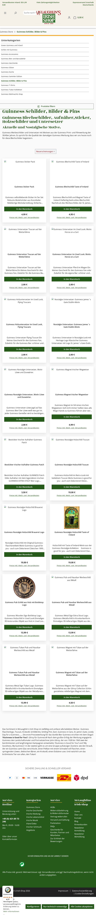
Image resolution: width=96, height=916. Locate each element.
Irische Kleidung (33, 813)
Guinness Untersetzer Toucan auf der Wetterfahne (24, 255)
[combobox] (29, 13)
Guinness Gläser (7, 67)
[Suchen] (15, 13)
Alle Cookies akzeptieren (82, 906)
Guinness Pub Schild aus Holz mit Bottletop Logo (24, 603)
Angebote (30, 830)
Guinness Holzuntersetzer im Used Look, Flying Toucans (24, 325)
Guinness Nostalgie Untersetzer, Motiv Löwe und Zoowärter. (24, 395)
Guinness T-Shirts (8, 85)
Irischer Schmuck (33, 827)
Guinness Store (33, 807)
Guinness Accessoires (9, 54)
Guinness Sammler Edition (11, 76)
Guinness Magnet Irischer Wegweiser (71, 394)
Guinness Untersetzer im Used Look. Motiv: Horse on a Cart (71, 255)
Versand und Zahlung (59, 820)
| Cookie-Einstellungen (84, 893)
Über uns (78, 814)
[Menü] (5, 13)
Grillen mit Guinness (9, 50)
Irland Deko (31, 823)
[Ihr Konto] (69, 17)
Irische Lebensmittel (35, 817)
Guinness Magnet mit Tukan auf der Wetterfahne (72, 673)
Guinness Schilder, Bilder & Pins (14, 81)
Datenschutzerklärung (82, 891)
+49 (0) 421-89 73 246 (10, 820)
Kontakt (77, 818)
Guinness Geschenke (9, 63)
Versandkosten (48, 872)
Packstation (55, 823)
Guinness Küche (7, 72)
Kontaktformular (9, 839)
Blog (76, 821)
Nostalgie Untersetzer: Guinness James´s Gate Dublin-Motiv (71, 325)
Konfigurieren (33, 906)
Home (77, 811)
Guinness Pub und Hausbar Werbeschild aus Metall (71, 603)
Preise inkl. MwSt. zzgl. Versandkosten (24, 217)
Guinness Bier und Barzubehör (13, 59)
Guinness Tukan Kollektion (11, 90)
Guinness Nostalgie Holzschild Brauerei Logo (24, 532)
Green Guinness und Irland (12, 45)
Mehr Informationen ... (11, 912)
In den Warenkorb (24, 209)
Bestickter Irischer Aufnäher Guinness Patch (24, 464)
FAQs (52, 826)
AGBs (52, 807)
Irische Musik (32, 820)
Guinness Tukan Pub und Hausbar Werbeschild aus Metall (24, 673)
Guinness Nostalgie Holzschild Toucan (72, 464)
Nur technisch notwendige (55, 906)
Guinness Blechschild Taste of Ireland (71, 186)
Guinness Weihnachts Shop (12, 94)
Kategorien (33, 800)
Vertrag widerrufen (58, 816)
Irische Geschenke (34, 810)
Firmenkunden (80, 824)
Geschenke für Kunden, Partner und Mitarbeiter (59, 832)
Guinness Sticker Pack (24, 186)
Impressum (63, 891)
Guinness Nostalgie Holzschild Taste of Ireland (72, 533)
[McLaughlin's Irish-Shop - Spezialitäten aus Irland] (48, 17)
